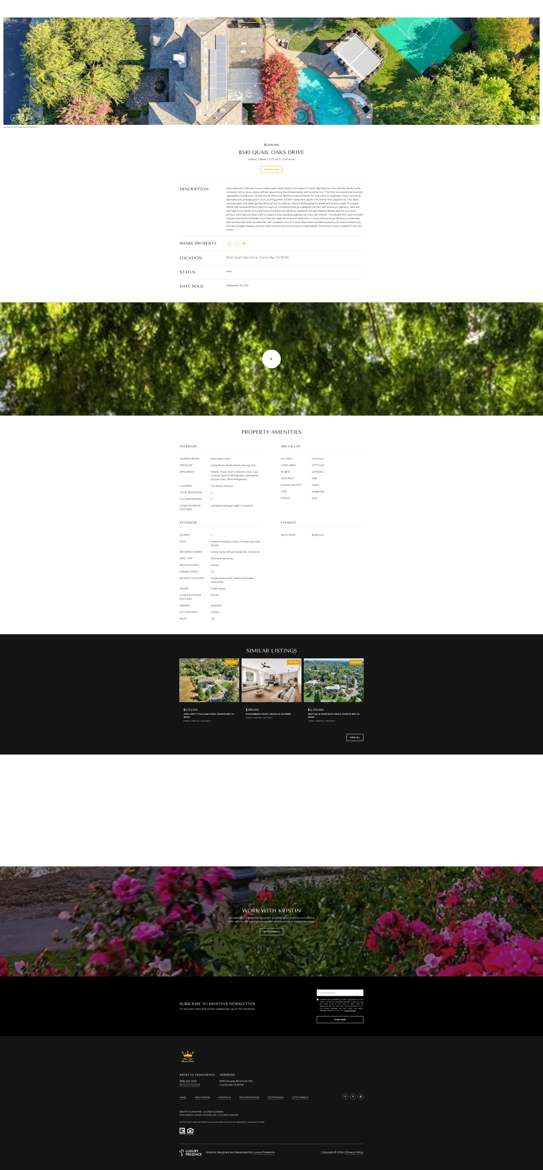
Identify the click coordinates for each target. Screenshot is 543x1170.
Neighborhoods (249, 1097)
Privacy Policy (350, 1010)
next (21, 117)
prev (13, 117)
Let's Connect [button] (271, 931)
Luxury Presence (263, 1152)
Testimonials (276, 1097)
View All (355, 737)
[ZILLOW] (360, 1096)
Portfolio (224, 1097)
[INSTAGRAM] (345, 1096)
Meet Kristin (202, 1097)
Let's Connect (300, 1097)
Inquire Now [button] (271, 169)
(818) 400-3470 (188, 1081)
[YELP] (353, 1096)
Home (183, 1097)
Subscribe (340, 1019)
